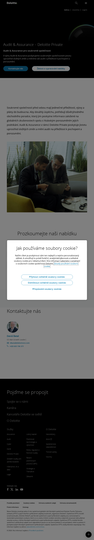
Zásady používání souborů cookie (61, 265)
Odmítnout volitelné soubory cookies (47, 282)
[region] (47, 270)
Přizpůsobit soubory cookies (47, 289)
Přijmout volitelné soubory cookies (47, 277)
